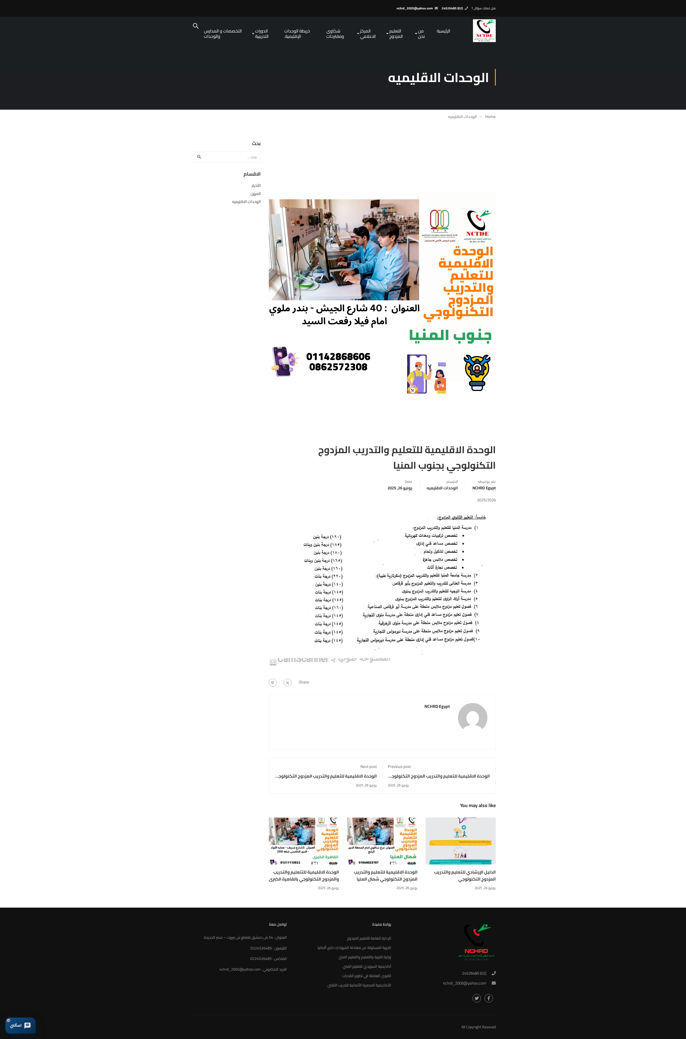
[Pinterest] (273, 683)
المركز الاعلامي (368, 33)
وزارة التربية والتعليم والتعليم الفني (364, 956)
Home (490, 116)
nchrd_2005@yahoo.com (415, 8)
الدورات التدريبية (262, 33)
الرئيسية (443, 31)
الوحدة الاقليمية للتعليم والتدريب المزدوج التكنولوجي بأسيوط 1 (439, 779)
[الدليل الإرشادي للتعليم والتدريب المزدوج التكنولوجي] (461, 841)
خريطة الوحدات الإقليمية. (297, 33)
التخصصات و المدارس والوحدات (223, 33)
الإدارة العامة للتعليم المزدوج (369, 938)
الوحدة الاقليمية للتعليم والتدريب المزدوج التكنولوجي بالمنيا (326, 779)
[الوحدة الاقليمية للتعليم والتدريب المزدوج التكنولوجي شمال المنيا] (382, 841)
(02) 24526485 (452, 8)
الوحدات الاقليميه (462, 116)
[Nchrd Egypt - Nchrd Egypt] (476, 30)
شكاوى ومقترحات (335, 33)
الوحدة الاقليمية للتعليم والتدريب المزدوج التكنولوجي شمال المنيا (385, 875)
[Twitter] (288, 683)
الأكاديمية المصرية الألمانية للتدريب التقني (359, 985)
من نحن (421, 33)
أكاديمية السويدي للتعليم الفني (367, 966)
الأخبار (256, 185)
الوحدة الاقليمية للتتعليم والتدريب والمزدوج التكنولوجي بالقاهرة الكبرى (304, 875)
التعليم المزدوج (396, 33)
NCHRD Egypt (484, 488)
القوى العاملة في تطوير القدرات (366, 975)
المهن (256, 193)
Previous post (399, 766)
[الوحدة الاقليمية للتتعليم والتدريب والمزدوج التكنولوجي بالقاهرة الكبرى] (304, 841)
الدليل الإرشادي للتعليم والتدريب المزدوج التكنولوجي (465, 875)
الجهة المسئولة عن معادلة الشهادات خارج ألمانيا (354, 947)
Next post (368, 766)
